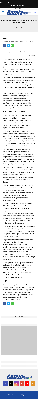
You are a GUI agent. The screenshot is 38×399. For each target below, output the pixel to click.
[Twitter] (14, 5)
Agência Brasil (9, 41)
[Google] (20, 5)
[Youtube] (23, 5)
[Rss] (26, 5)
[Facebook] (11, 5)
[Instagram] (17, 5)
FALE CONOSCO (4, 2)
